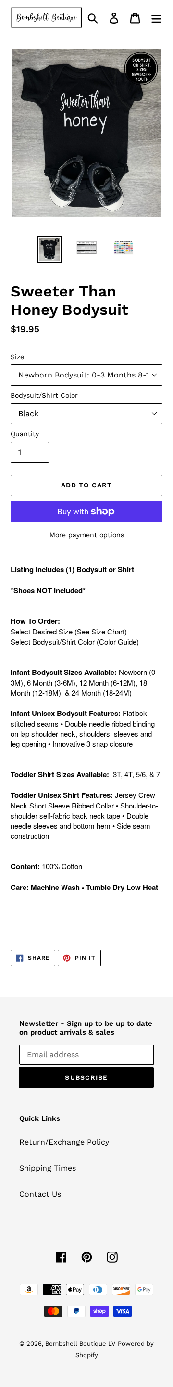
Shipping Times (47, 1167)
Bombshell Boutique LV (80, 1343)
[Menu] (156, 18)
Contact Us (40, 1193)
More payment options (86, 535)
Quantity (25, 434)
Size (17, 357)
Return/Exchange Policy (64, 1141)
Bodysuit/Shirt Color (44, 395)
